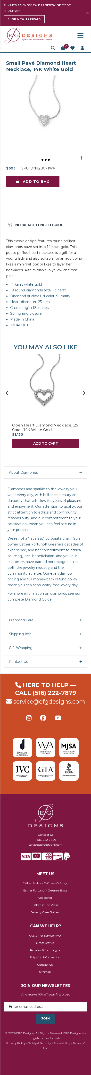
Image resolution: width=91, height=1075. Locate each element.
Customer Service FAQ (45, 935)
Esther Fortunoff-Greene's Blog (45, 890)
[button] (53, 48)
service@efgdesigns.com (49, 701)
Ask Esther (45, 897)
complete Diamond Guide (30, 599)
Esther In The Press (45, 905)
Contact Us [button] (18, 661)
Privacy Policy (15, 1043)
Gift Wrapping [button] (21, 648)
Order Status (45, 943)
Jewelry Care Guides (45, 912)
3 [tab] (49, 160)
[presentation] (7, 392)
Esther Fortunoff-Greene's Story (45, 883)
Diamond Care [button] (21, 620)
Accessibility (62, 1043)
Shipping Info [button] (20, 634)
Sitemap (45, 972)
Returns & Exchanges (45, 950)
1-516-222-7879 (45, 840)
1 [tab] (42, 160)
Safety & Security (39, 1043)
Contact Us (45, 834)
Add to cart (45, 443)
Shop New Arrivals (24, 19)
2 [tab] (46, 160)
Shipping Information (45, 957)
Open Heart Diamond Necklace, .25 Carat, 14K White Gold (45, 427)
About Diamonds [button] (23, 472)
